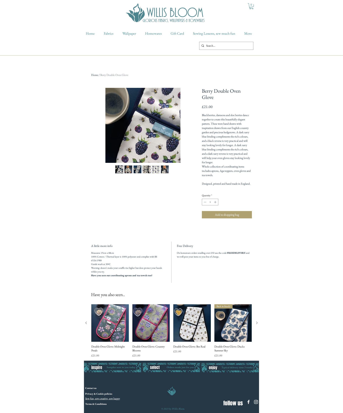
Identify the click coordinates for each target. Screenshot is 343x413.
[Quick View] (110, 323)
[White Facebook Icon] (248, 402)
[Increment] (215, 202)
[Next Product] (257, 323)
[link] (251, 6)
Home (94, 75)
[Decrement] (204, 202)
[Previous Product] (86, 323)
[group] (171, 331)
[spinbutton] (210, 202)
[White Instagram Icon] (256, 402)
